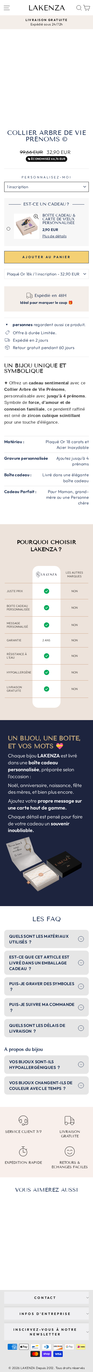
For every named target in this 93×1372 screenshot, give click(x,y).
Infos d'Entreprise (45, 1314)
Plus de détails (54, 236)
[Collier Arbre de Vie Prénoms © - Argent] (23, 1267)
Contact (45, 1298)
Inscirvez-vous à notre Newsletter (45, 1332)
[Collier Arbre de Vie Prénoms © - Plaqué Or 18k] (17, 1267)
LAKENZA (46, 8)
